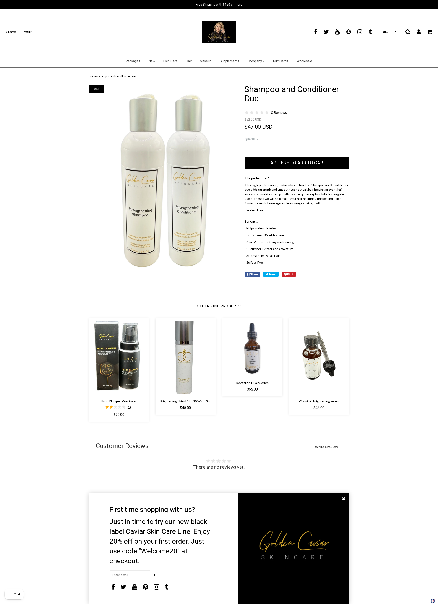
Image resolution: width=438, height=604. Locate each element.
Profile (27, 32)
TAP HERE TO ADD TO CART (297, 163)
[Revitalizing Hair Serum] (252, 348)
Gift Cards (280, 61)
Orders (11, 32)
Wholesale (304, 61)
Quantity (251, 139)
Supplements (229, 61)
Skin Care (170, 61)
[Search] (405, 31)
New (152, 61)
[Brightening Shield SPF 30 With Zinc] (185, 357)
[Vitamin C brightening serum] (319, 357)
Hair (189, 61)
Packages (133, 61)
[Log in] (416, 31)
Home (93, 76)
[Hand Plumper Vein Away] (119, 357)
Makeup (205, 61)
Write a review (326, 447)
